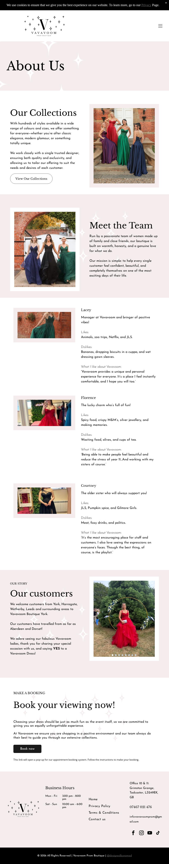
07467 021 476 (141, 807)
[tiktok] (158, 833)
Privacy (146, 5)
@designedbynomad (119, 855)
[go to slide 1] (112, 655)
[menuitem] (105, 799)
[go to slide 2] (116, 655)
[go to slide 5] (126, 655)
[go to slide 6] (129, 655)
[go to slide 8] (135, 655)
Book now (27, 748)
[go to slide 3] (119, 655)
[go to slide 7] (132, 655)
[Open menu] (160, 26)
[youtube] (149, 833)
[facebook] (133, 833)
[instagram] (141, 833)
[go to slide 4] (122, 655)
